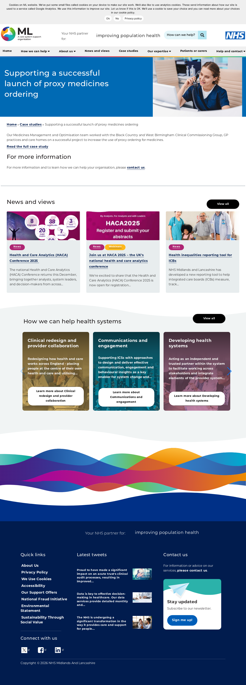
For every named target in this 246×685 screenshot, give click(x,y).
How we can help (34, 51)
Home (7, 51)
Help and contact (230, 51)
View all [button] (223, 204)
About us (66, 51)
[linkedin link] (57, 650)
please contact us (192, 570)
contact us (136, 167)
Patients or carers (193, 51)
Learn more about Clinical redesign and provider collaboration (55, 396)
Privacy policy (133, 18)
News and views (97, 51)
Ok (108, 18)
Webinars (115, 247)
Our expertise (158, 51)
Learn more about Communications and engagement (126, 397)
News (17, 247)
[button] (229, 371)
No (117, 18)
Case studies (128, 51)
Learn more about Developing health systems (196, 398)
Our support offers (39, 593)
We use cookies (36, 579)
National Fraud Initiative (44, 599)
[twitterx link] (24, 650)
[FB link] (41, 650)
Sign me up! (182, 620)
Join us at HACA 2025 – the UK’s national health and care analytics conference (118, 261)
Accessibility (33, 586)
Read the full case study (27, 146)
